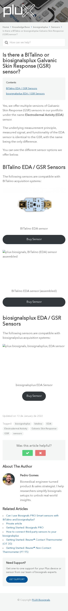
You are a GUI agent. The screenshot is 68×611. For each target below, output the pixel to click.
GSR (6, 433)
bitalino (38, 424)
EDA (49, 424)
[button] (27, 453)
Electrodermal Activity (15, 429)
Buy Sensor (34, 239)
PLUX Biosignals (41, 600)
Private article (14, 523)
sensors (17, 433)
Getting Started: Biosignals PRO (25, 527)
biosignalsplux (22, 424)
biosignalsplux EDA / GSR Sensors (25, 94)
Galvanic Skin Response (44, 429)
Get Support (17, 579)
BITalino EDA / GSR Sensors (21, 88)
